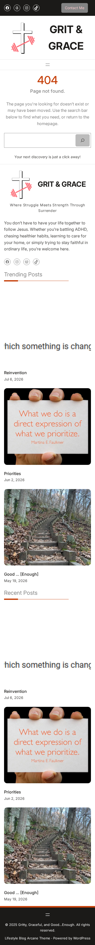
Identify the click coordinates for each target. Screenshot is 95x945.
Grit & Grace (62, 184)
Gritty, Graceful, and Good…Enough (46, 925)
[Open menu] (48, 65)
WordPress (81, 938)
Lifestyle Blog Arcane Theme (27, 938)
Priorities (12, 473)
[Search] (82, 140)
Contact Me (74, 8)
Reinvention (15, 372)
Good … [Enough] (21, 574)
